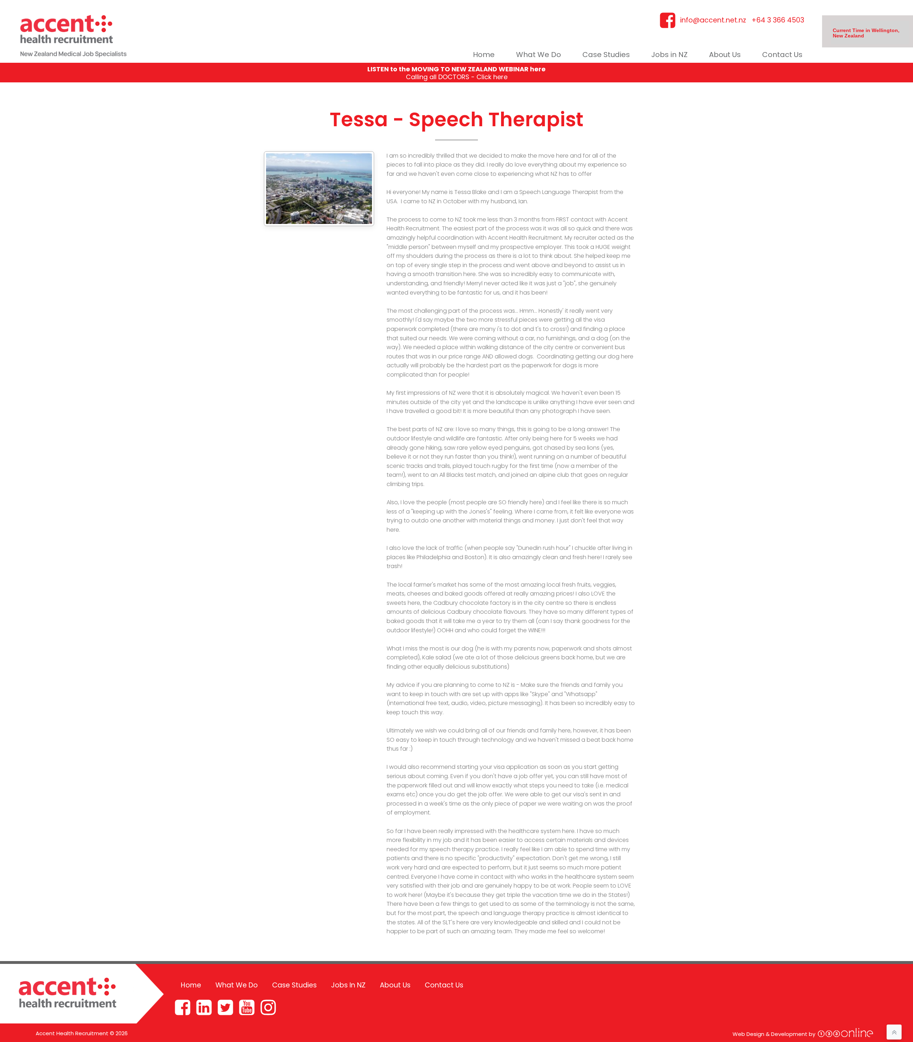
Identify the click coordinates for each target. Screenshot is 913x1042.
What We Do (538, 55)
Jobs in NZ (669, 55)
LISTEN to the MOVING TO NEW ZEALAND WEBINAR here (456, 69)
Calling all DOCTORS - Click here (456, 76)
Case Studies (606, 55)
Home (484, 55)
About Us (725, 55)
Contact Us (782, 55)
